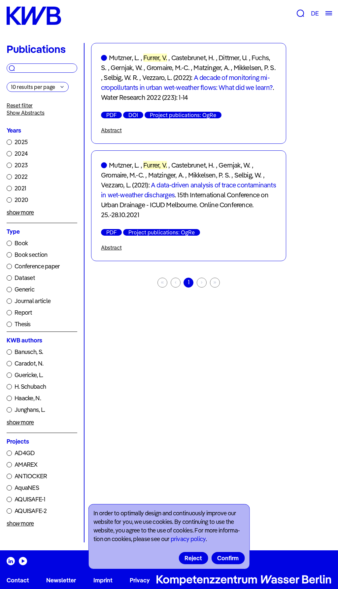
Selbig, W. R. (121, 77)
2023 (21, 165)
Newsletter (61, 580)
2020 (21, 200)
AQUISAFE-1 (30, 499)
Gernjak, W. (126, 67)
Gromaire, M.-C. (168, 67)
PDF (111, 115)
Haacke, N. (28, 398)
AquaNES (27, 487)
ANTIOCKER (31, 476)
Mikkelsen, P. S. (255, 67)
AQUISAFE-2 (31, 511)
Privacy (140, 580)
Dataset (25, 278)
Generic (24, 289)
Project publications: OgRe (183, 115)
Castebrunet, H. (193, 58)
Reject (193, 558)
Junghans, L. (30, 409)
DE (315, 13)
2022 (21, 176)
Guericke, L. (29, 375)
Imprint (103, 580)
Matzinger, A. (211, 67)
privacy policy (188, 539)
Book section (31, 254)
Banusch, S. (29, 352)
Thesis (23, 324)
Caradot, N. (29, 363)
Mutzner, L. (124, 58)
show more (20, 212)
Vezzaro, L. (157, 77)
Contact (18, 580)
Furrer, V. (155, 58)
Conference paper (37, 266)
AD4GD (25, 453)
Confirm (228, 558)
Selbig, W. (248, 175)
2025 (21, 142)
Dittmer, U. (233, 58)
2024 (21, 153)
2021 (20, 188)
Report (23, 312)
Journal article (33, 301)
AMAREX (26, 464)
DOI (133, 115)
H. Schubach (30, 386)
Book (21, 243)
